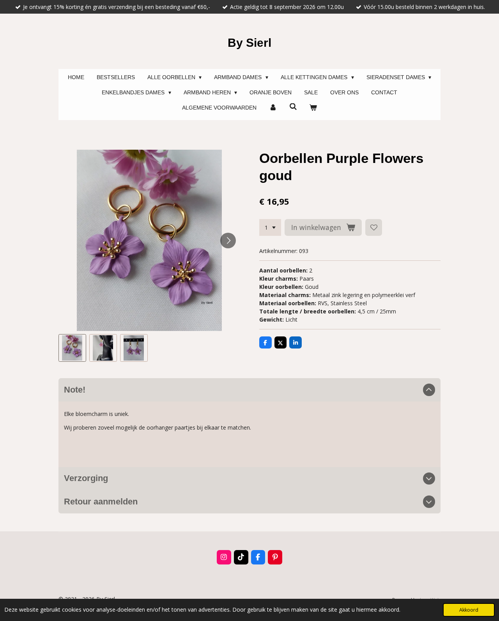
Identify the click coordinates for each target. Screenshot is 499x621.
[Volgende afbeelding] (228, 240)
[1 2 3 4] (270, 227)
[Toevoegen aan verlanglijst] (373, 227)
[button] (72, 348)
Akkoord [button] (468, 610)
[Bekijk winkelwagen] (313, 107)
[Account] (273, 107)
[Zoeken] (293, 106)
